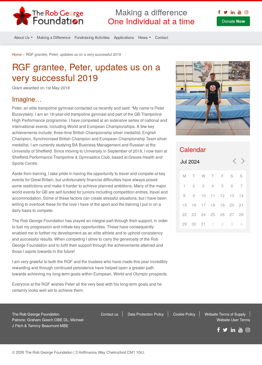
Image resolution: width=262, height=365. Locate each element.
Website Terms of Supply (225, 314)
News (143, 37)
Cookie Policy (184, 314)
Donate (233, 21)
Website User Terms (233, 319)
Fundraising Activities (92, 37)
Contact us (109, 314)
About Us (22, 37)
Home (17, 54)
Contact (161, 37)
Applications (124, 37)
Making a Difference (53, 37)
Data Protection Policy (146, 314)
